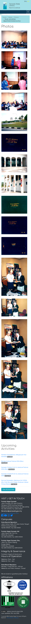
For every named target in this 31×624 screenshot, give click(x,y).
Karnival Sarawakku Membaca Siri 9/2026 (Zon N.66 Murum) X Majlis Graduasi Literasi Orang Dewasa (14, 482)
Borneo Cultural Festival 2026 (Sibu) (12, 461)
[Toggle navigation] (28, 12)
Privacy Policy (10, 617)
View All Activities (8, 489)
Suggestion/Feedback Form (10, 513)
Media (10, 17)
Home (4, 17)
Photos (16, 17)
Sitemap (16, 617)
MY (28, 1)
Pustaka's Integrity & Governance (11, 554)
